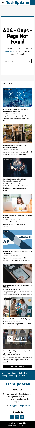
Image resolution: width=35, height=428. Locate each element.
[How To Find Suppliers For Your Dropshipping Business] (17, 203)
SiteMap (12, 376)
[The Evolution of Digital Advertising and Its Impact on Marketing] (17, 339)
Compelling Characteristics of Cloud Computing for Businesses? (14, 180)
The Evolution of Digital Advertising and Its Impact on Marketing (17, 352)
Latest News (8, 83)
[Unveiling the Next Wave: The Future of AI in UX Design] (17, 273)
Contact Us (16, 373)
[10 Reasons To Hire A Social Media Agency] (17, 307)
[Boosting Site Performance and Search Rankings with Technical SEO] (17, 97)
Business (6, 195)
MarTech (6, 231)
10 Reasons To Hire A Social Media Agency (16, 319)
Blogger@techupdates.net (20, 406)
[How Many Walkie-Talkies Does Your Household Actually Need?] (17, 133)
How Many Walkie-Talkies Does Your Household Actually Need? (14, 146)
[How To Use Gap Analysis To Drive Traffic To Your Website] (17, 239)
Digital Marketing (8, 89)
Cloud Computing (8, 159)
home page (9, 51)
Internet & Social (7, 125)
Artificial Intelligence (8, 265)
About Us (6, 373)
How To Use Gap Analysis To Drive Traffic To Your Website (17, 252)
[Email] (22, 417)
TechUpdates (18, 2)
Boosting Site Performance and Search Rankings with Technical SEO (15, 110)
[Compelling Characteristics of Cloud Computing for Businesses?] (17, 167)
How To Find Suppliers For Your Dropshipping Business (17, 216)
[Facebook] (12, 417)
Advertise (21, 376)
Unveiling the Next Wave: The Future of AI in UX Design (17, 286)
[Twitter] (17, 417)
